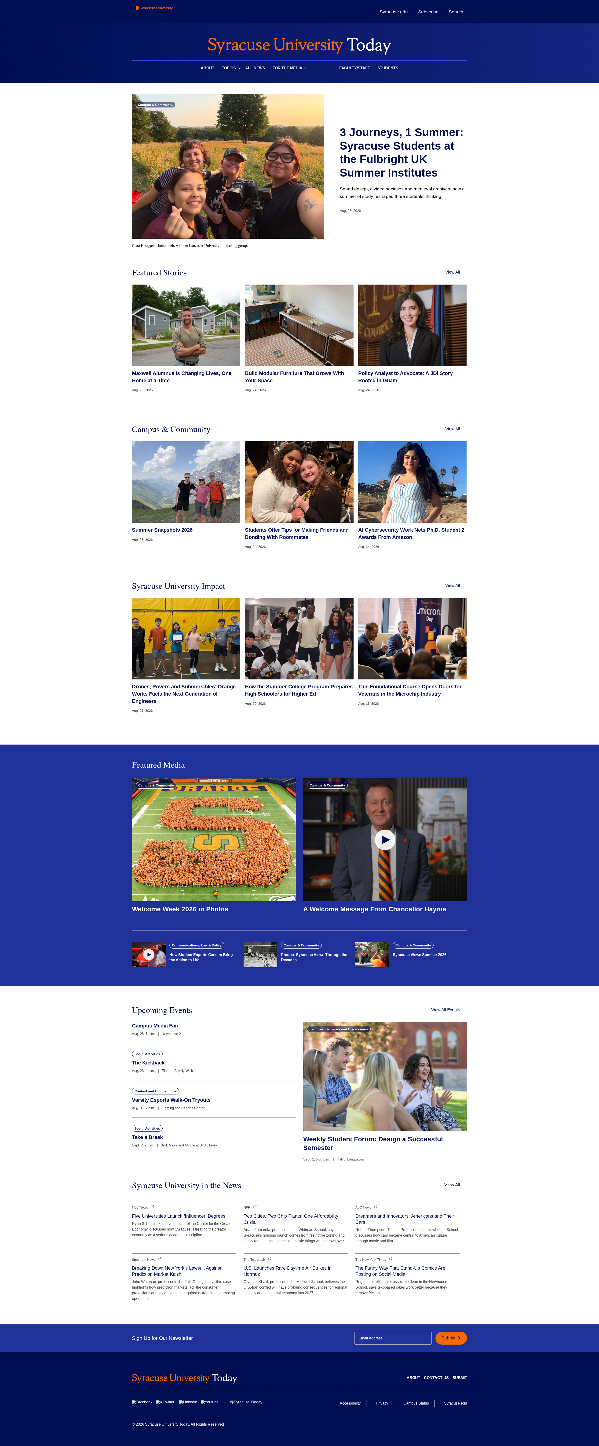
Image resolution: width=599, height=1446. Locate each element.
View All (452, 272)
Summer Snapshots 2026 (162, 530)
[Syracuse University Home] (299, 44)
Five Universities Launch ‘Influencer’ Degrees (178, 1216)
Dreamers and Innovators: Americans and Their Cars (404, 1219)
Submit (449, 1337)
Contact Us (436, 1378)
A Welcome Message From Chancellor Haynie (374, 909)
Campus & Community (155, 105)
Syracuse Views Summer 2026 (419, 955)
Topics (229, 68)
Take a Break (147, 1137)
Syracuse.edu (394, 12)
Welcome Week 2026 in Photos (180, 909)
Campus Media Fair (155, 1026)
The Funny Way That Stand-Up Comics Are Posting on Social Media (400, 1271)
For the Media (287, 68)
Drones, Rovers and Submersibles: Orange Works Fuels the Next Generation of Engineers (184, 694)
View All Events (445, 1009)
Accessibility (350, 1403)
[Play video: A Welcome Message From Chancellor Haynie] (385, 839)
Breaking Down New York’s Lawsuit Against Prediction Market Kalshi (176, 1271)
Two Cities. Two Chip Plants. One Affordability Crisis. (291, 1219)
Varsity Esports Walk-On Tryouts (171, 1100)
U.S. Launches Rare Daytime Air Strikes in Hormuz (288, 1271)
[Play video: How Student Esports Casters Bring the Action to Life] (149, 954)
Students (387, 68)
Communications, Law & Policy (197, 945)
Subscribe (428, 11)
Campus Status (416, 1403)
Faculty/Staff (354, 68)
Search (456, 11)
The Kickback (148, 1063)
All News (255, 68)
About (207, 68)
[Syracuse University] (165, 12)
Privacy (382, 1403)
